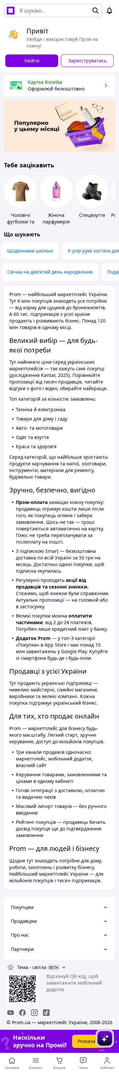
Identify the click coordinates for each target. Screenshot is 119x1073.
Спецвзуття (92, 215)
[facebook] (22, 1013)
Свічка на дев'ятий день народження (50, 272)
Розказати (89, 1041)
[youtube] (11, 1013)
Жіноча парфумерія (56, 218)
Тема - (31, 967)
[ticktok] (46, 1013)
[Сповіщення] (109, 10)
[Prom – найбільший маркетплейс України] (10, 10)
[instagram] (34, 1013)
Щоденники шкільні (30, 251)
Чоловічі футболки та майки (20, 221)
